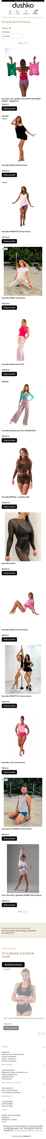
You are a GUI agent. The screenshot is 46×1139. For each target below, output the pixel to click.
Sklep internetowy (20, 1136)
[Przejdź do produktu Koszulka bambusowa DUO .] (23, 337)
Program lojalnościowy (9, 1074)
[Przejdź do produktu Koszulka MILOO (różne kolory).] (23, 138)
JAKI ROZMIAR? (7, 1104)
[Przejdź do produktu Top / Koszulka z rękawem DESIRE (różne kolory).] (23, 868)
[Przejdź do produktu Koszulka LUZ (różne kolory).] (23, 735)
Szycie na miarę (7, 1106)
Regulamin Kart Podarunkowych (13, 1054)
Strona (20, 43)
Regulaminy (6, 1052)
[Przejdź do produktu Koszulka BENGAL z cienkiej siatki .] (23, 470)
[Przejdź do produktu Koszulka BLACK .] (23, 536)
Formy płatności (7, 1088)
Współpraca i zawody (9, 1119)
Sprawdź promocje (13, 964)
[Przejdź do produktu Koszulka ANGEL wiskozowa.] (23, 271)
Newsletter (5, 1117)
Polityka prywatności (9, 1061)
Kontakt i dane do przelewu (11, 1115)
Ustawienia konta (8, 1077)
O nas (4, 1122)
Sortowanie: (6, 32)
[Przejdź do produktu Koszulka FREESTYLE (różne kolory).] (23, 669)
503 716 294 (37, 1130)
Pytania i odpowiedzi (9, 1056)
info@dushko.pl (20, 1130)
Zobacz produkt (9, 108)
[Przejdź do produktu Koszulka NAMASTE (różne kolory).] (23, 205)
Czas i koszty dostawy (10, 1090)
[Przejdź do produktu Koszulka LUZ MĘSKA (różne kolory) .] (23, 802)
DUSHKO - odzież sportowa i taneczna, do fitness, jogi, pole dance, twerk (24, 17)
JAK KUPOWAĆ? (7, 1102)
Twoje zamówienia (8, 1070)
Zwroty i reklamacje (8, 1059)
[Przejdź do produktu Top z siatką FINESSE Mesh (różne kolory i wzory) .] (23, 991)
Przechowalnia (7, 1079)
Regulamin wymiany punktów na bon (14, 1072)
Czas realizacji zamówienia (11, 1092)
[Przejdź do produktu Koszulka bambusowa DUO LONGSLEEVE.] (23, 404)
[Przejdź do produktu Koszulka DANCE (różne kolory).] (23, 603)
